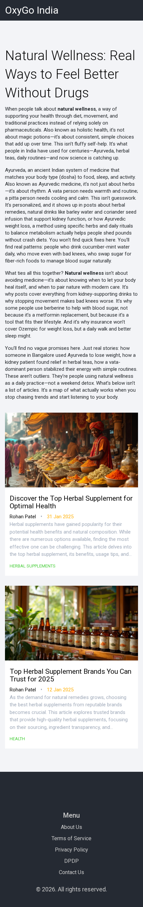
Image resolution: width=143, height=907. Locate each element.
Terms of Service (71, 838)
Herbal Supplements (33, 566)
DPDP (71, 861)
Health (17, 739)
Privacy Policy (71, 850)
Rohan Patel (23, 517)
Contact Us (71, 872)
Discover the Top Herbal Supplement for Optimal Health (71, 502)
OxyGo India (32, 10)
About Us (71, 827)
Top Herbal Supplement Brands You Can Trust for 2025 (70, 675)
